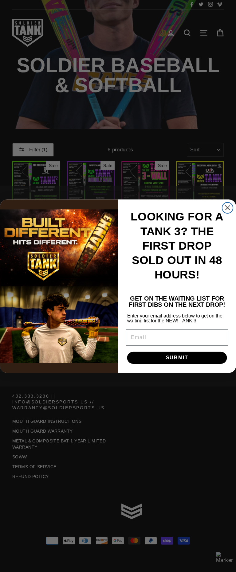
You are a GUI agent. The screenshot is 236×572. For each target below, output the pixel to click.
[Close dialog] (227, 207)
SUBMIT (177, 357)
